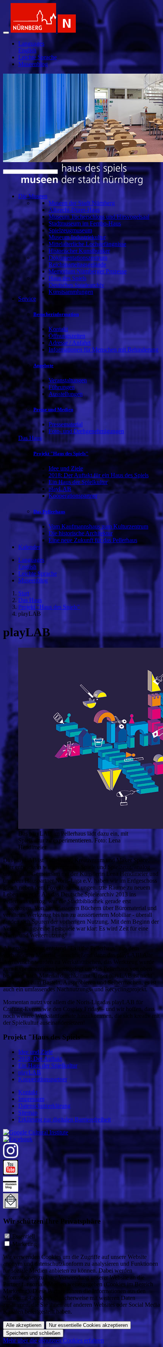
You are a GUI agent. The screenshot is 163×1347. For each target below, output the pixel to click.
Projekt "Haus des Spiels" (60, 453)
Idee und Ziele (66, 468)
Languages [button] (31, 43)
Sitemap (28, 1112)
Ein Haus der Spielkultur (78, 482)
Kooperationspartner (73, 495)
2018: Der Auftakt (40, 1058)
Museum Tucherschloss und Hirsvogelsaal (99, 216)
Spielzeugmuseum (70, 230)
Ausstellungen (66, 394)
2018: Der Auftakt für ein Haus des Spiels (99, 475)
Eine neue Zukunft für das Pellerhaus (93, 540)
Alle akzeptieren (23, 1325)
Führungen (62, 387)
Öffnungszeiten (67, 336)
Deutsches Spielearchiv (76, 285)
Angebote (43, 365)
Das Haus (30, 600)
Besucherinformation (56, 314)
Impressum (31, 1099)
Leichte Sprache (37, 57)
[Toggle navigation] (6, 33)
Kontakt (58, 329)
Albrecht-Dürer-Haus (74, 210)
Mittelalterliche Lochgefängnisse (87, 244)
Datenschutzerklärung (44, 1106)
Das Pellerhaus (49, 511)
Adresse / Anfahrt (70, 342)
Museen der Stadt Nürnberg (82, 203)
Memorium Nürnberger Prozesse (88, 271)
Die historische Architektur (81, 533)
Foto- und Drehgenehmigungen (86, 431)
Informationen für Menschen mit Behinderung (103, 349)
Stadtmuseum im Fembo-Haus (85, 223)
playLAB (60, 489)
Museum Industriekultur (77, 237)
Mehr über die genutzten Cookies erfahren (53, 1340)
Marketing (24, 1244)
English (27, 50)
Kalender (29, 547)
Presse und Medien (53, 409)
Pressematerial (66, 424)
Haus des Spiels (67, 278)
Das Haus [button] (30, 438)
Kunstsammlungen (71, 292)
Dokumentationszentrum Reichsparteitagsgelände (78, 261)
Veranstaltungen (68, 380)
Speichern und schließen (33, 1333)
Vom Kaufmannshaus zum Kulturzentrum (98, 526)
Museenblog (33, 64)
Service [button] (27, 298)
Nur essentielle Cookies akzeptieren (88, 1325)
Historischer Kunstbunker (79, 251)
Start (23, 593)
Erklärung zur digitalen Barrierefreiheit (64, 1119)
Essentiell (23, 1236)
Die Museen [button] (32, 196)
